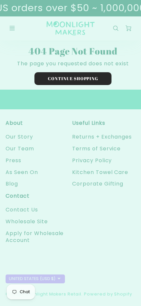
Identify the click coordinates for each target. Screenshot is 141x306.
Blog (12, 183)
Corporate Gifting (97, 183)
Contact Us (22, 209)
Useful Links (88, 123)
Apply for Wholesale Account (35, 236)
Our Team (20, 148)
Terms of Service (96, 148)
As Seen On (22, 172)
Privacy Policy (92, 160)
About (14, 123)
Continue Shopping (73, 78)
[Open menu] (12, 28)
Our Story (19, 137)
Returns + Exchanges (102, 137)
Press (13, 160)
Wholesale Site (27, 221)
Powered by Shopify (108, 294)
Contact (18, 196)
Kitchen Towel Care (100, 172)
